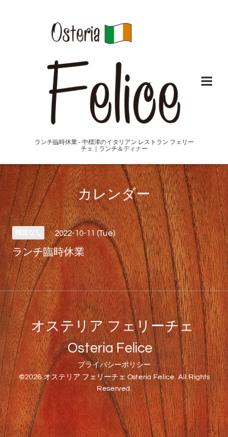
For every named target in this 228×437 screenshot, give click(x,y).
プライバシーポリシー (114, 365)
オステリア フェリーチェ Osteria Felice (112, 337)
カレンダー (114, 195)
